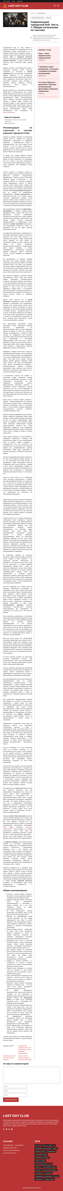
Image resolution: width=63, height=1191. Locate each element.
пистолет (38, 1170)
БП (40, 1145)
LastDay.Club (41, 60)
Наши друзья (19, 1145)
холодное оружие (49, 1179)
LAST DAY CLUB (18, 5)
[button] (58, 6)
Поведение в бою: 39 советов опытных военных (9, 1057)
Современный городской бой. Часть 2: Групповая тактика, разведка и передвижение (25, 1049)
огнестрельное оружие (39, 40)
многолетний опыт (9, 112)
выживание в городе (50, 35)
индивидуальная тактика (40, 38)
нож (51, 1164)
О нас (13, 1)
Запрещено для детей (10, 1148)
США (50, 1145)
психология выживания (50, 1170)
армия (34, 35)
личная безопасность (54, 38)
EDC (36, 1145)
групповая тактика (48, 37)
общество (38, 1167)
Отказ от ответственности (11, 1150)
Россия (45, 1145)
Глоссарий (19, 1)
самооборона (39, 1173)
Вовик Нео (41, 93)
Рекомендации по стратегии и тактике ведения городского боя (15, 120)
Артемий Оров (41, 13)
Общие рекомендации (10, 123)
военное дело (40, 35)
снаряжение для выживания (43, 1176)
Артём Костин (42, 75)
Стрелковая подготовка (38, 17)
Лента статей (6, 1)
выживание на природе (42, 1157)
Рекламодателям (8, 1145)
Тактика (48, 17)
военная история (40, 1151)
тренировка (38, 1179)
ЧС (54, 1145)
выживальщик (51, 1151)
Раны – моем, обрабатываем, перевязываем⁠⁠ (44, 55)
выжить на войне (37, 37)
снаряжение (48, 1173)
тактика (47, 40)
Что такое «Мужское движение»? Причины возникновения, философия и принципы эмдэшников (48, 86)
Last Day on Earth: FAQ (9, 1153)
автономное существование (43, 1148)
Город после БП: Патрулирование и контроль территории (25, 1057)
